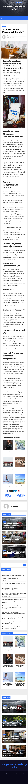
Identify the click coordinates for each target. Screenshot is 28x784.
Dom (6, 777)
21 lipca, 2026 (8, 710)
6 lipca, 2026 (7, 755)
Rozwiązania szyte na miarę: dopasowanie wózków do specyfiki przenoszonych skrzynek (13, 607)
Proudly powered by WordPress (9, 773)
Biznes (4, 26)
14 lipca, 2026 (8, 725)
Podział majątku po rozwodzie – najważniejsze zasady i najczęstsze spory (13, 753)
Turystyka (16, 781)
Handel (13, 777)
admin (10, 35)
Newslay (22, 773)
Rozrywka (25, 777)
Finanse (9, 777)
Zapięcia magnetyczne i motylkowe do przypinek (8, 496)
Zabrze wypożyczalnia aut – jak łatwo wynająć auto (13, 722)
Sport (11, 781)
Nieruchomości (19, 777)
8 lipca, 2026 (7, 740)
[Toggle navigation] (15, 18)
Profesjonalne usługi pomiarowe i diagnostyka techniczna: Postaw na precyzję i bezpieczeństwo (14, 595)
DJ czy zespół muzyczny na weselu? (20, 495)
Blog (5, 734)
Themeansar (13, 774)
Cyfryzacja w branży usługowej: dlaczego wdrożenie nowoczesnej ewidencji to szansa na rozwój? (13, 601)
